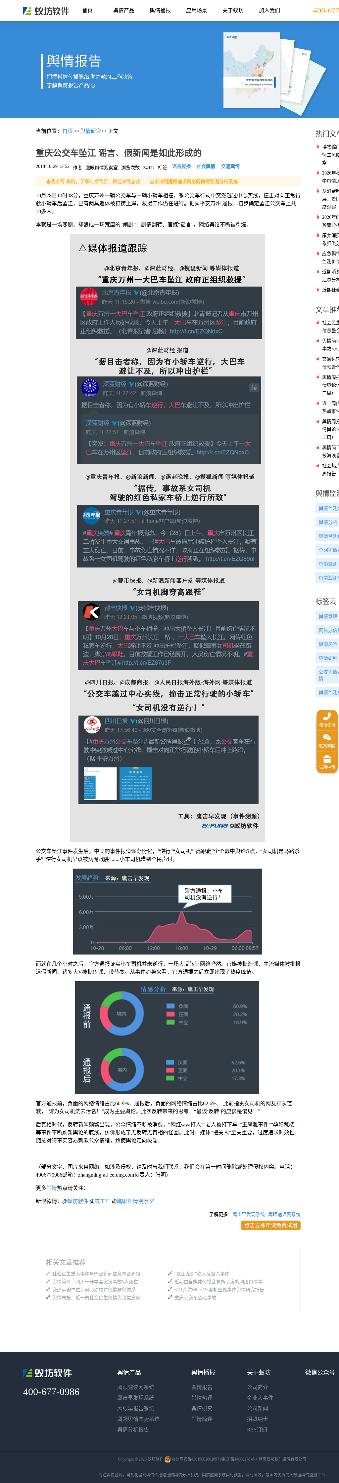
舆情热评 (202, 1398)
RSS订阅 (257, 1429)
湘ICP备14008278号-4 (239, 1459)
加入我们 (269, 10)
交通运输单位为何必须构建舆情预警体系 (94, 1289)
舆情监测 (114, 1475)
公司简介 (257, 1387)
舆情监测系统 (214, 1475)
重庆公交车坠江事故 (195, 1297)
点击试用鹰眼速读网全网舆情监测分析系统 (194, 181)
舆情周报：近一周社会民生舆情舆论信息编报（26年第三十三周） (100, 1297)
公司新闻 (257, 1408)
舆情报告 (202, 1387)
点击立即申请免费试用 (270, 1225)
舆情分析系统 (186, 1475)
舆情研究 (202, 1408)
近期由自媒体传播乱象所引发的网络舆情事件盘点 (222, 1281)
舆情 (51, 1188)
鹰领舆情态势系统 (138, 1419)
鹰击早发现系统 (248, 1214)
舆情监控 (46, 11)
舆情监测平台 (313, 1475)
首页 (87, 10)
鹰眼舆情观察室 (135, 1201)
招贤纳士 (257, 1419)
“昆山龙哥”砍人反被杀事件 (201, 1273)
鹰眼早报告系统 (135, 1408)
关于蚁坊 (233, 10)
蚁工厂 (103, 1201)
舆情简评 (202, 1419)
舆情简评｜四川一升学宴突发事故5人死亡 (95, 1281)
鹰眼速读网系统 (284, 1214)
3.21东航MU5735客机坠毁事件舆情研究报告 (219, 1289)
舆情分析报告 (133, 1429)
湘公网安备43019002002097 (195, 1459)
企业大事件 (260, 1398)
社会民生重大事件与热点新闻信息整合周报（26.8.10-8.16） (100, 1273)
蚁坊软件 (77, 1201)
